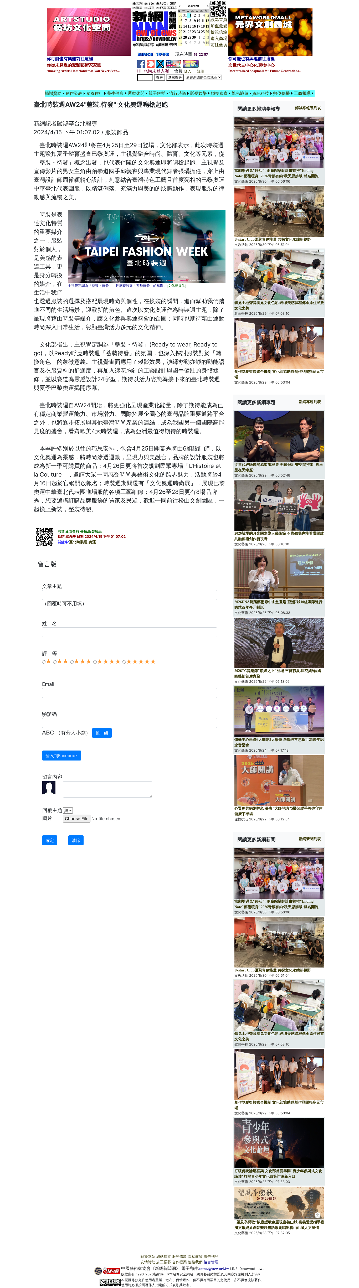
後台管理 (211, 1262)
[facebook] (141, 63)
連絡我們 (195, 1262)
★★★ (83, 661)
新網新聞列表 (310, 839)
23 (194, 32)
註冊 (200, 71)
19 (207, 26)
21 (185, 32)
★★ (63, 661)
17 (198, 26)
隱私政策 (195, 1257)
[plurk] (151, 63)
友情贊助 (148, 1262)
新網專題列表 (310, 402)
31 (185, 15)
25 (203, 32)
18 (203, 26)
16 (194, 26)
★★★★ (109, 661)
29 (189, 37)
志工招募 (163, 1262)
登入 (187, 71)
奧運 (92, 542)
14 (185, 26)
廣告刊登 (211, 1257)
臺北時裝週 (78, 542)
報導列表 (308, 108)
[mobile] (173, 63)
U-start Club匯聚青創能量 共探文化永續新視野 (272, 239)
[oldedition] (191, 63)
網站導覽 (163, 1257)
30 (194, 37)
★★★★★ (141, 661)
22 (189, 32)
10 (198, 21)
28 (185, 37)
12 (207, 21)
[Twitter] (160, 63)
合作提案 (179, 1262)
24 (198, 32)
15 (189, 26)
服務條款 (179, 1257)
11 (203, 21)
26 (207, 32)
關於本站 (148, 1257)
